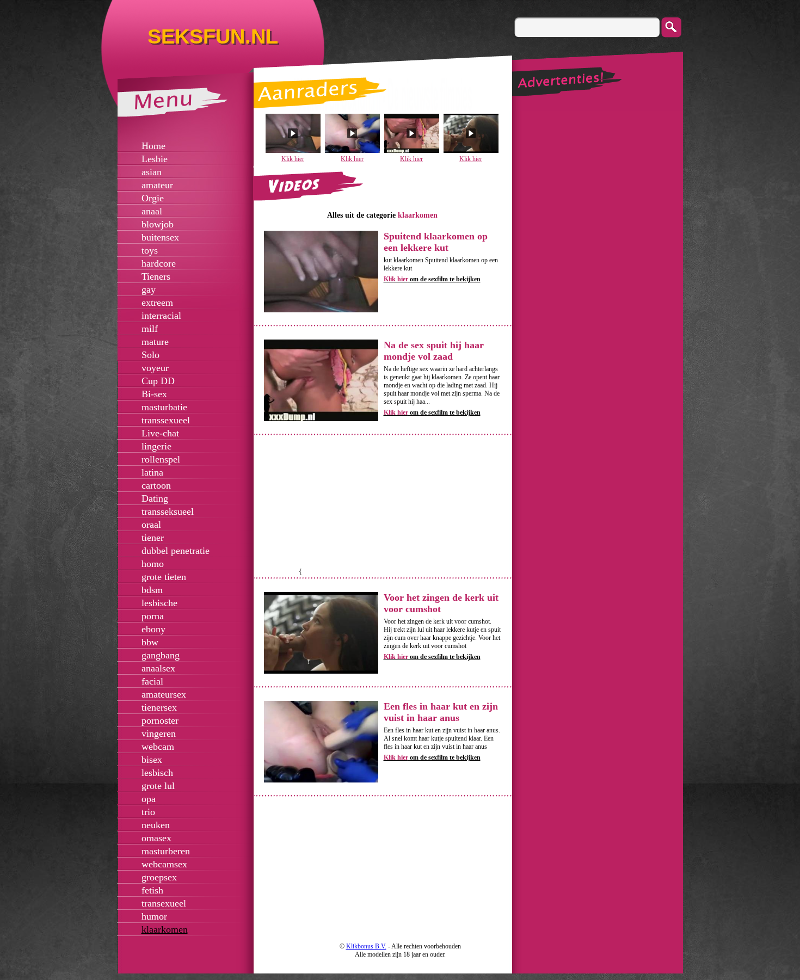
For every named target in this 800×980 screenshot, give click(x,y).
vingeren (158, 733)
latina (152, 472)
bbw (149, 642)
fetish (152, 890)
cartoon (156, 485)
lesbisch (157, 772)
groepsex (159, 877)
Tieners (155, 276)
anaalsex (158, 668)
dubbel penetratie (175, 550)
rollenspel (160, 459)
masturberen (165, 851)
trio (148, 811)
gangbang (160, 655)
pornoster (160, 720)
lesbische (159, 602)
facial (152, 681)
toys (149, 250)
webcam (157, 746)
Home (153, 145)
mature (155, 341)
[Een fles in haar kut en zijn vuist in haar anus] (321, 780)
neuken (155, 824)
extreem (157, 302)
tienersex (159, 707)
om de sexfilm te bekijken (432, 279)
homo (152, 563)
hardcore (158, 263)
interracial (161, 315)
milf (149, 328)
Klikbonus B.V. (366, 946)
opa (148, 798)
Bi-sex (154, 394)
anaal (151, 211)
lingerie (156, 446)
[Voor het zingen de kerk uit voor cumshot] (321, 671)
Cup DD (158, 380)
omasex (156, 838)
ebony (153, 629)
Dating (154, 498)
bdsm (152, 589)
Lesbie (154, 158)
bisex (151, 759)
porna (152, 616)
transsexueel (165, 420)
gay (148, 289)
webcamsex (164, 864)
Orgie (152, 198)
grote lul (158, 785)
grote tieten (163, 576)
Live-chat (160, 433)
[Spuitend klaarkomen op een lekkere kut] (321, 310)
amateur (157, 185)
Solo (150, 354)
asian (151, 172)
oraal (151, 524)
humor (154, 916)
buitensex (160, 237)
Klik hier (292, 159)
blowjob (157, 224)
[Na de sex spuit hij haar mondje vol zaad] (321, 419)
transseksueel (167, 511)
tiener (152, 537)
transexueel (163, 903)
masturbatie (164, 407)
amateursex (163, 694)
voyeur (155, 367)
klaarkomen (164, 929)
